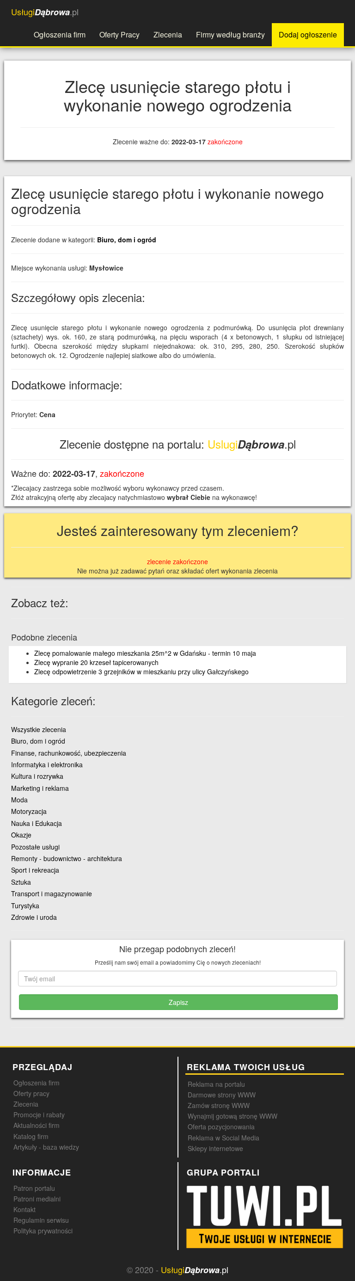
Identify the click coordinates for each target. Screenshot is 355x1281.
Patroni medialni (37, 1198)
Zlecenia (167, 34)
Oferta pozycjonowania (221, 1126)
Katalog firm (31, 1136)
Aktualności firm (36, 1125)
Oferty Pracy (119, 34)
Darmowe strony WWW (222, 1094)
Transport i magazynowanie (51, 893)
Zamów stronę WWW (219, 1105)
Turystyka (25, 905)
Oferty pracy (31, 1093)
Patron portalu (34, 1188)
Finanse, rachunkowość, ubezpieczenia (68, 753)
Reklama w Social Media (223, 1137)
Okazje (21, 834)
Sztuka (21, 882)
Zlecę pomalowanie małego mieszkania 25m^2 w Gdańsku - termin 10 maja (145, 653)
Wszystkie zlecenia (38, 729)
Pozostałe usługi (35, 846)
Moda (19, 799)
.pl (45, 12)
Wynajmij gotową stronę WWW (232, 1116)
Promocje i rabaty (39, 1114)
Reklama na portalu (216, 1084)
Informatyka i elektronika (47, 764)
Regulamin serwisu (41, 1220)
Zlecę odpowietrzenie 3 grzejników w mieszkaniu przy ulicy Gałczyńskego (141, 671)
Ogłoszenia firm (60, 34)
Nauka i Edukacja (36, 823)
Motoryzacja (29, 811)
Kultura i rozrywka (37, 776)
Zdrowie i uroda (34, 917)
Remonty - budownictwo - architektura (66, 858)
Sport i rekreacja (35, 870)
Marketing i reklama (40, 788)
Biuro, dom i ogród (126, 239)
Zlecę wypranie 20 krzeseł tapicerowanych (96, 662)
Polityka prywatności (43, 1230)
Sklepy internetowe (215, 1148)
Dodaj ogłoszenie (308, 34)
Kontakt (24, 1209)
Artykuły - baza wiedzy (46, 1147)
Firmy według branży (230, 34)
